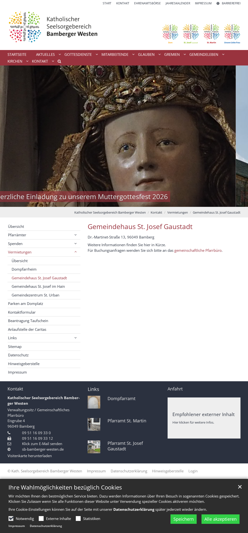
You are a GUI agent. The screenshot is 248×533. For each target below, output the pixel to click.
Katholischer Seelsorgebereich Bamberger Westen (110, 212)
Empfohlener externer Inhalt (203, 414)
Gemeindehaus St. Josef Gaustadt (216, 212)
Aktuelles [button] (45, 54)
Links (93, 389)
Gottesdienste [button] (78, 54)
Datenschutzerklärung (46, 526)
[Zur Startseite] (124, 27)
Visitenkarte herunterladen (30, 455)
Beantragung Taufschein (28, 320)
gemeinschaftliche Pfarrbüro (198, 250)
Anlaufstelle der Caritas (27, 329)
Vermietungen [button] (19, 252)
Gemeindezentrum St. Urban (35, 295)
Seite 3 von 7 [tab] (115, 202)
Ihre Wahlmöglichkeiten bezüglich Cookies (65, 487)
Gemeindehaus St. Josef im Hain (38, 286)
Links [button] (12, 337)
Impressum (16, 526)
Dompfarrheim (24, 269)
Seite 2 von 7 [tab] (107, 202)
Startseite (17, 54)
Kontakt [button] (40, 61)
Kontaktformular (22, 312)
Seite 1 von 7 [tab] (98, 202)
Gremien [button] (172, 54)
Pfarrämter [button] (17, 234)
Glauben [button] (146, 54)
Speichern (183, 519)
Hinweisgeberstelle (23, 363)
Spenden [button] (15, 243)
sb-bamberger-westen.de (43, 449)
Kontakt (156, 212)
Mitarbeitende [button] (114, 54)
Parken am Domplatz (25, 303)
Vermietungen (177, 212)
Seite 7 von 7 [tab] (149, 202)
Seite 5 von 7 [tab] (132, 202)
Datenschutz (18, 355)
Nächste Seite (238, 136)
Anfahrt (175, 389)
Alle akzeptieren (220, 519)
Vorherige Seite (10, 136)
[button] (57, 62)
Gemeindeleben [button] (203, 54)
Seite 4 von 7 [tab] (124, 202)
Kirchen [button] (15, 61)
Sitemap (15, 346)
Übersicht (16, 226)
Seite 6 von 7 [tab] (141, 202)
